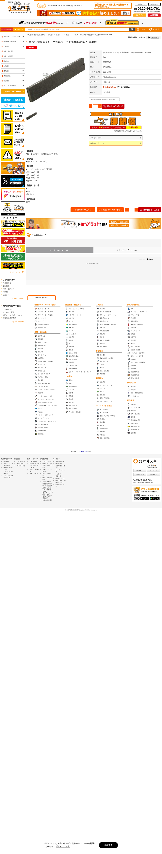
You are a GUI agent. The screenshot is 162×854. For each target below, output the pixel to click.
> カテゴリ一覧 (17, 299)
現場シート (7, 295)
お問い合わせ (154, 4)
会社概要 (6, 461)
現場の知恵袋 (60, 461)
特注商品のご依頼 (9, 318)
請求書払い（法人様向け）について (47, 465)
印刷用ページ (155, 37)
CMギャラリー (60, 478)
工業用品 (99, 305)
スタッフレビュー (127, 250)
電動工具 (6, 286)
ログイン (140, 15)
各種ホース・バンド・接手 (45, 305)
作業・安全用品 (133, 305)
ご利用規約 (33, 461)
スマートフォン (83, 451)
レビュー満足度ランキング (8, 476)
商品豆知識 (59, 463)
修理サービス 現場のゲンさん (12, 315)
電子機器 (130, 400)
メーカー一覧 (21, 466)
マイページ (153, 471)
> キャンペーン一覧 (16, 272)
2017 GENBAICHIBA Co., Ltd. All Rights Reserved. (82, 510)
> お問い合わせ (17, 322)
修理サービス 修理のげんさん (61, 481)
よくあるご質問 (95, 138)
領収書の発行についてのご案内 (47, 484)
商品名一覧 (20, 463)
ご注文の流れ (46, 461)
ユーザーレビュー (59, 250)
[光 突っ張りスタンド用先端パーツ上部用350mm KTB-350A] (55, 80)
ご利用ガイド (141, 4)
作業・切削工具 (40, 332)
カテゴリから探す (41, 298)
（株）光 (106, 82)
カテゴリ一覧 (7, 29)
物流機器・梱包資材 (73, 305)
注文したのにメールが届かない (47, 489)
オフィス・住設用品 (104, 406)
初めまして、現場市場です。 (8, 464)
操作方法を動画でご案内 (47, 497)
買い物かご (153, 475)
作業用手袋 (7, 283)
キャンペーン (60, 474)
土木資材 (68, 376)
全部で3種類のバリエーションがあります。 (104, 99)
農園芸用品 (131, 383)
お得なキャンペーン (97, 143)
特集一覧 (58, 476)
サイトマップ (34, 473)
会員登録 (154, 15)
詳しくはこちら (63, 846)
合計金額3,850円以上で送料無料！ (112, 5)
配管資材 (99, 351)
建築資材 (99, 378)
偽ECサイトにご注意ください (47, 493)
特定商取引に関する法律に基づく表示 (34, 465)
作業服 (5, 292)
